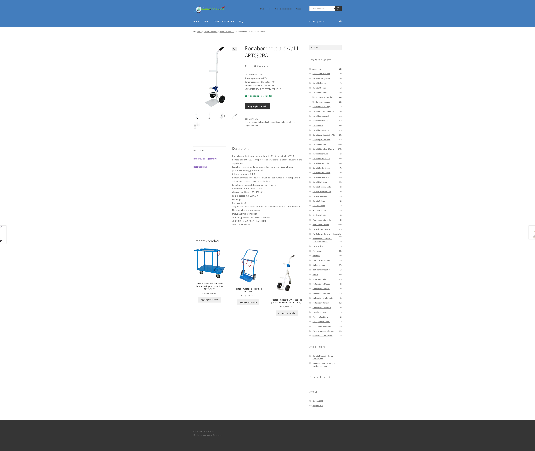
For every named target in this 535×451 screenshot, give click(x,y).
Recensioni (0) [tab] (200, 166)
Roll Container (319, 265)
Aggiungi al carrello (257, 106)
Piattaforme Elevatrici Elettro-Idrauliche (322, 240)
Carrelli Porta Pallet (321, 163)
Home (196, 21)
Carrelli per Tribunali (321, 139)
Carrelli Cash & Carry (321, 106)
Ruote (315, 274)
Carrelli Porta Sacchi (321, 172)
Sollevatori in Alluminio (323, 298)
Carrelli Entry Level (321, 116)
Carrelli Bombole (210, 31)
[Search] (338, 8)
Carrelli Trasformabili (322, 191)
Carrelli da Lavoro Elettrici (324, 111)
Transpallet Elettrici (321, 317)
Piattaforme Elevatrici (322, 229)
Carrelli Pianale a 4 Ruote (323, 149)
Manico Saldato (319, 215)
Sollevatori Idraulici (321, 293)
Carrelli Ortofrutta (321, 130)
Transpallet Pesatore (322, 326)
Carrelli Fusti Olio (320, 120)
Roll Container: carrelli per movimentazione (324, 364)
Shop (206, 21)
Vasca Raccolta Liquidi (322, 335)
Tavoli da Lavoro (320, 312)
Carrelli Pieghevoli (320, 154)
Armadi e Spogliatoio (322, 78)
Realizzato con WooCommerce (208, 435)
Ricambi (316, 255)
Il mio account (265, 9)
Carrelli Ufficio (319, 201)
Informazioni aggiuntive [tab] (205, 158)
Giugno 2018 (318, 401)
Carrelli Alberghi (319, 83)
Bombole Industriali (324, 97)
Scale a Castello (319, 279)
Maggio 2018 (318, 405)
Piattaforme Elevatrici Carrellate (327, 234)
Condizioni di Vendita (283, 9)
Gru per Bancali (319, 210)
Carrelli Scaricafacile (322, 187)
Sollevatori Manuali (321, 303)
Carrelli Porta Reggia (321, 168)
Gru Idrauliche (319, 205)
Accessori (317, 69)
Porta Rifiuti (318, 246)
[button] (234, 49)
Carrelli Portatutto (321, 177)
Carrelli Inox (318, 125)
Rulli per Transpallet (321, 270)
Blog (241, 21)
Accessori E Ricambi (321, 73)
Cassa (298, 9)
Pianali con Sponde (321, 224)
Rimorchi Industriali (321, 260)
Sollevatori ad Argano (322, 284)
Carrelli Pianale (319, 144)
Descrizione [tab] (199, 150)
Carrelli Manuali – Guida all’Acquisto (323, 357)
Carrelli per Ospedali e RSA (324, 135)
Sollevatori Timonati (322, 307)
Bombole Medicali (227, 31)
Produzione (317, 251)
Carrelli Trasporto (320, 196)
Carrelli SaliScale (320, 182)
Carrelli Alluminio (320, 88)
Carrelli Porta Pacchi (321, 158)
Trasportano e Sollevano (323, 331)
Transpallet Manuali (321, 321)
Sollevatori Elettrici (321, 288)
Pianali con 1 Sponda (322, 220)
